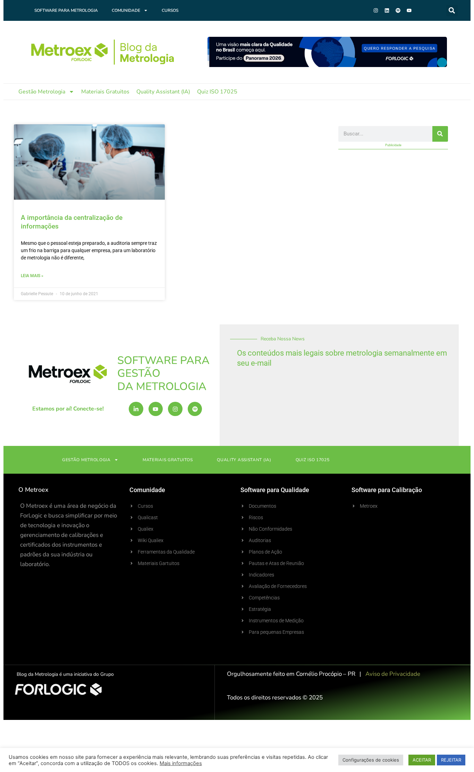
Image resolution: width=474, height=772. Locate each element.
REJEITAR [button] (451, 760)
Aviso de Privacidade (392, 674)
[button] (452, 10)
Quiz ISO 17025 (217, 92)
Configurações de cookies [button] (370, 760)
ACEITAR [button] (422, 760)
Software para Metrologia (66, 10)
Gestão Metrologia (41, 92)
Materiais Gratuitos (105, 92)
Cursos (170, 10)
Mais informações (181, 763)
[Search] (440, 134)
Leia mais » (32, 275)
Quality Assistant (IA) (163, 92)
